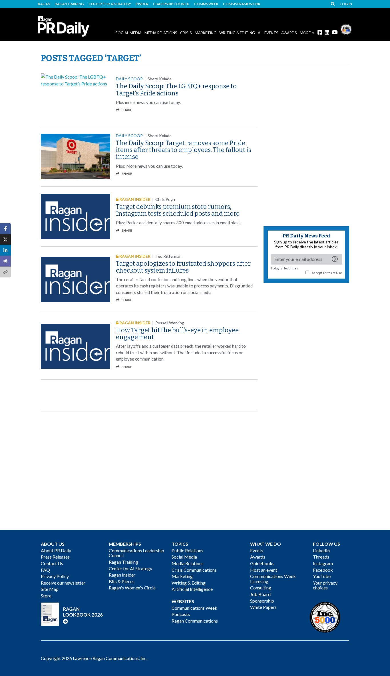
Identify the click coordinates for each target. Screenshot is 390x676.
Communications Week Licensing (273, 578)
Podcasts (181, 614)
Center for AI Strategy (110, 4)
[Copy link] (5, 272)
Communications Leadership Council (136, 553)
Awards (257, 556)
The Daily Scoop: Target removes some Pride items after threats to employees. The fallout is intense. (183, 150)
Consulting (260, 587)
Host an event (263, 570)
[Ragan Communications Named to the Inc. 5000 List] (346, 28)
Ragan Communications (195, 620)
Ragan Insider (122, 574)
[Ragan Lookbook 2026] (72, 613)
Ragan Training (69, 4)
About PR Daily (56, 550)
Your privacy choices (325, 585)
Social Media (128, 33)
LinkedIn (321, 550)
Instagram (323, 563)
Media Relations (160, 33)
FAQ (45, 570)
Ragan (44, 4)
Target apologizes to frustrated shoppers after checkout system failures (183, 267)
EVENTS (271, 33)
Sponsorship (262, 600)
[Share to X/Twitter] (5, 239)
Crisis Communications (194, 570)
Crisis (186, 33)
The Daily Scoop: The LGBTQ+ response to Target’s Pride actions (176, 89)
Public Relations (187, 550)
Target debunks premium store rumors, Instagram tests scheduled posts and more (178, 210)
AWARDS (289, 33)
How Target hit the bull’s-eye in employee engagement (177, 333)
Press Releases (55, 556)
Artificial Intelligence (192, 589)
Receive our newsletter (63, 582)
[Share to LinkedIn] (5, 250)
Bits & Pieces (121, 581)
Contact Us (52, 563)
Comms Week (206, 4)
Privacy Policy (55, 576)
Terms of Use (332, 273)
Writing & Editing (237, 33)
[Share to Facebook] (5, 228)
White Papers (263, 607)
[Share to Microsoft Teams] (5, 261)
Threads (321, 556)
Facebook (323, 570)
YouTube (322, 576)
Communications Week (194, 608)
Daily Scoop (129, 78)
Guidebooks (262, 563)
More (305, 33)
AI (260, 33)
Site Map (50, 589)
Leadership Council (171, 4)
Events (256, 550)
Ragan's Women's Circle (132, 587)
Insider (142, 4)
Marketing (205, 33)
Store (46, 595)
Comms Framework (241, 4)
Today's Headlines (284, 268)
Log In (346, 4)
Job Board (260, 594)
